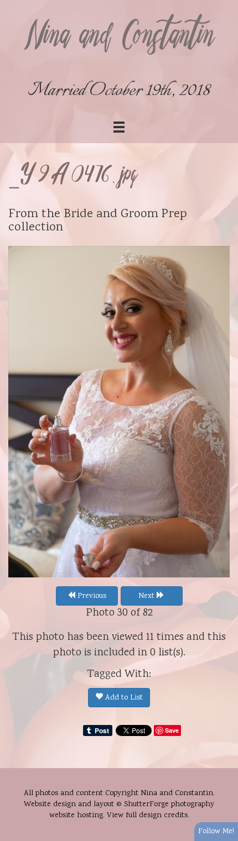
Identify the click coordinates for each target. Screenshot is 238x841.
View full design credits (147, 815)
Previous (90, 596)
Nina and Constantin (119, 37)
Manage (223, 5)
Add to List (123, 697)
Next (147, 596)
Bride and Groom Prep (125, 214)
